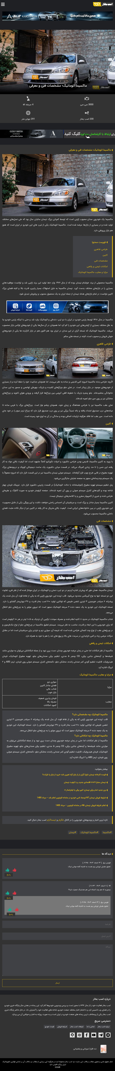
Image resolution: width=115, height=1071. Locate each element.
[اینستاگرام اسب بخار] (108, 1035)
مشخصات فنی (101, 261)
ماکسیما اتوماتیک (89, 832)
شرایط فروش (62, 1026)
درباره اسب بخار (103, 1026)
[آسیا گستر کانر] (31, 134)
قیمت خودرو (49, 1026)
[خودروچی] (86, 134)
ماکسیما (106, 832)
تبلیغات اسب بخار (76, 1026)
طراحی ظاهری (101, 249)
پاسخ (9, 874)
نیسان (72, 832)
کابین (105, 255)
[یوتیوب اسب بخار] (93, 1035)
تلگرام (61, 820)
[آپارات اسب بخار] (79, 1035)
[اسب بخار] (103, 4)
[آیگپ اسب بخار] (72, 1035)
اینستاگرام (51, 820)
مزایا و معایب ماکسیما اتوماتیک (92, 272)
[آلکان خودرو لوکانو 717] (57, 16)
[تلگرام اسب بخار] (57, 307)
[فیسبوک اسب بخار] (86, 1035)
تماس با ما (91, 1026)
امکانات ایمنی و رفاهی (97, 266)
